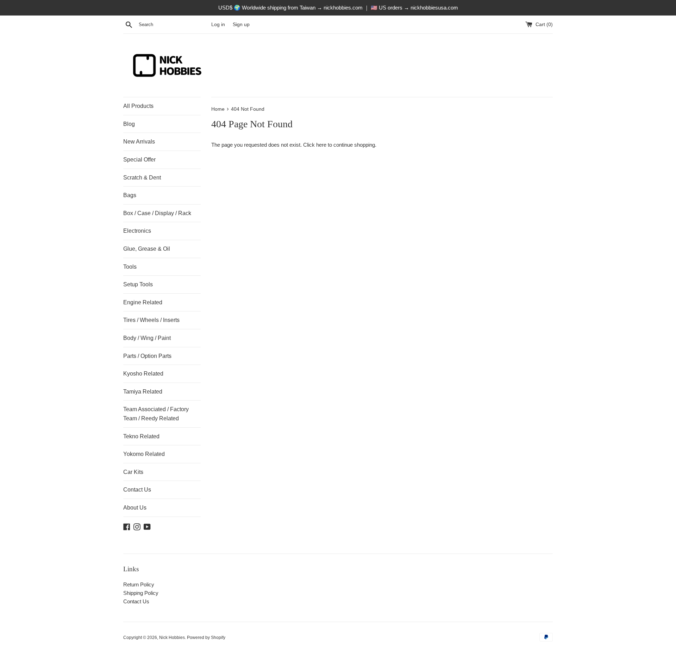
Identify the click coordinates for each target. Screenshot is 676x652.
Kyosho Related (143, 374)
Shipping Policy (140, 593)
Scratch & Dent (142, 178)
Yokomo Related (144, 454)
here (321, 145)
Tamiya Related (142, 392)
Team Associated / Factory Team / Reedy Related (156, 413)
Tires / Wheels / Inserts (151, 320)
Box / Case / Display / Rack (157, 213)
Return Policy (138, 584)
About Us (134, 508)
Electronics (137, 231)
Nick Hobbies (172, 637)
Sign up (241, 24)
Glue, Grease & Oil (146, 249)
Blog (129, 124)
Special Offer (139, 160)
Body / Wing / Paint (147, 338)
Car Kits (133, 472)
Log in (218, 24)
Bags (129, 195)
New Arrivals (139, 142)
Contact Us (137, 490)
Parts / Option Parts (147, 356)
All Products (138, 106)
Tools (130, 267)
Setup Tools (138, 284)
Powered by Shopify (206, 637)
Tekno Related (141, 436)
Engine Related (142, 302)
